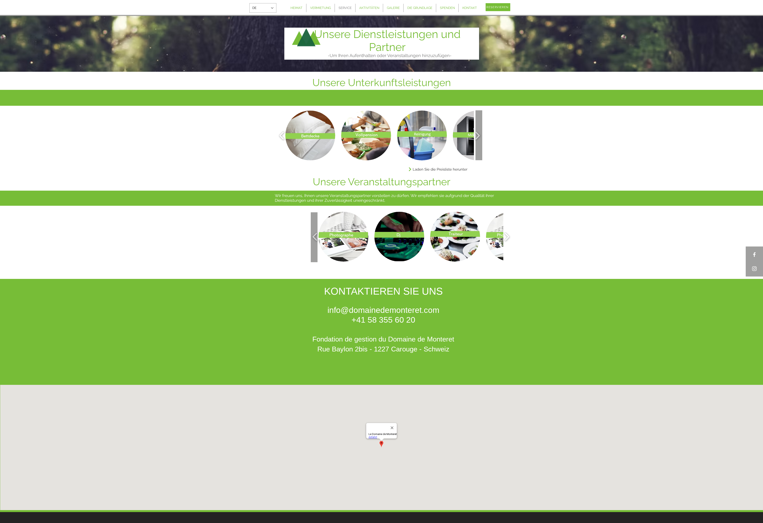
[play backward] (281, 135)
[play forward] (477, 135)
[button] (310, 135)
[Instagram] (754, 269)
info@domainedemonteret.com (383, 310)
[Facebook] (754, 254)
